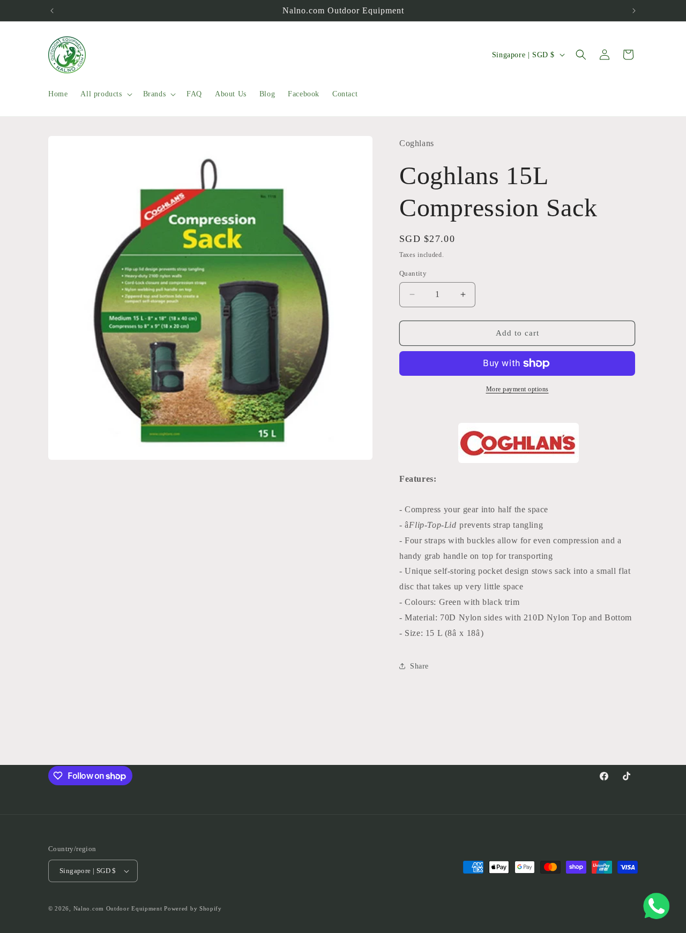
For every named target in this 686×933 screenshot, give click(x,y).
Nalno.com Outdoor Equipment (117, 908)
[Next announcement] (634, 11)
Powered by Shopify (193, 908)
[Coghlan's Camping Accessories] (518, 443)
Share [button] (419, 666)
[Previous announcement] (52, 11)
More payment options (517, 389)
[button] (105, 94)
